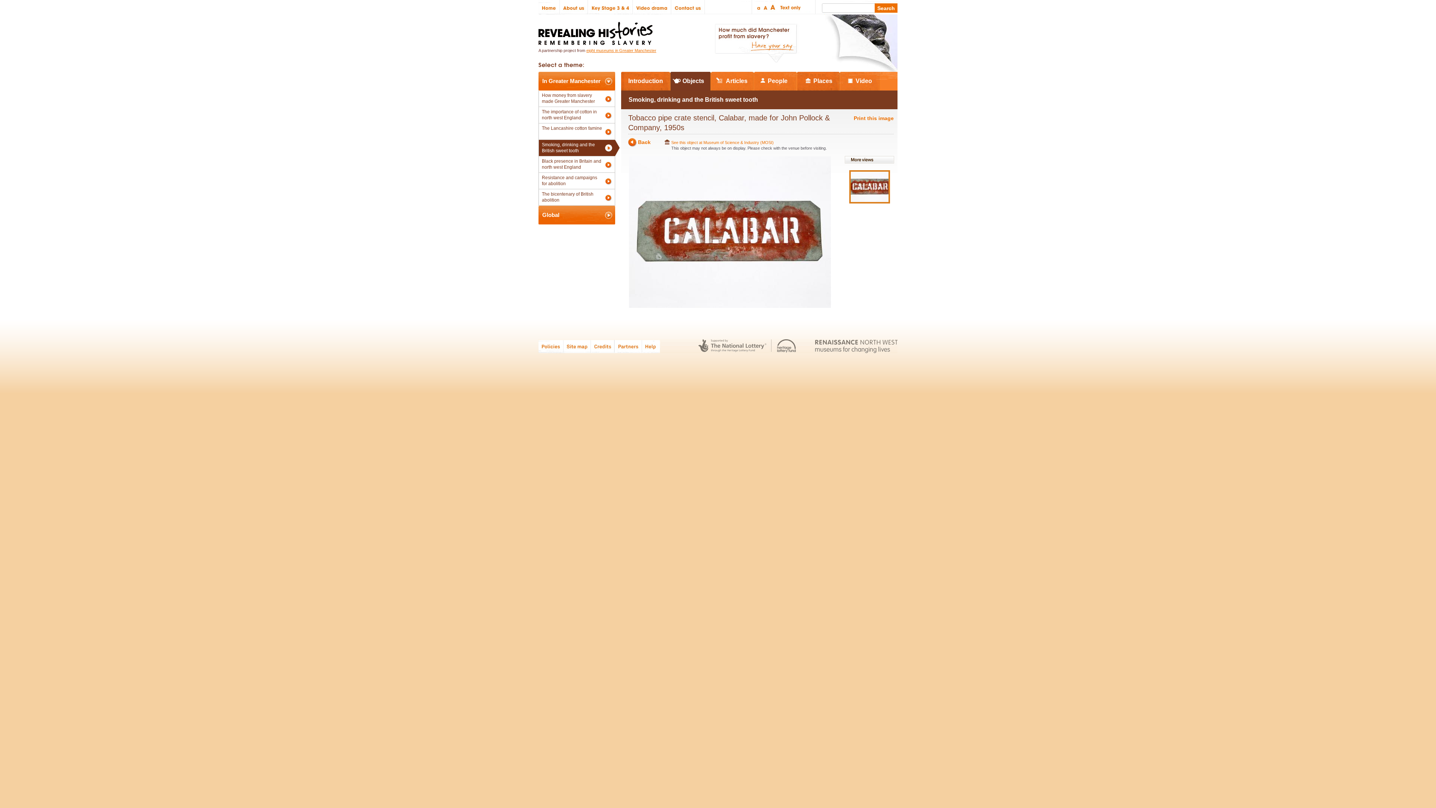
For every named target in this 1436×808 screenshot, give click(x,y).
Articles (737, 81)
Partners (628, 346)
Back (644, 142)
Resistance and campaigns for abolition (569, 180)
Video (864, 81)
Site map (577, 346)
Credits (602, 346)
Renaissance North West (856, 346)
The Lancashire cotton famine (572, 128)
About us (574, 7)
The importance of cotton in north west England (569, 114)
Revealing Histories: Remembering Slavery (597, 31)
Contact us (688, 7)
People (778, 81)
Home (549, 7)
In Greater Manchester (571, 81)
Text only (789, 7)
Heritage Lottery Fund (786, 346)
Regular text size (765, 7)
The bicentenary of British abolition (567, 197)
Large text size (773, 7)
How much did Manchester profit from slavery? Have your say (756, 43)
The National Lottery (732, 346)
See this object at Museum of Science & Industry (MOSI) (722, 142)
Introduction (645, 81)
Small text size (758, 7)
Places (822, 81)
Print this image (874, 118)
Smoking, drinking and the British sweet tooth (568, 147)
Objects (693, 81)
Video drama (652, 7)
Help (651, 346)
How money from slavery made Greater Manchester (568, 98)
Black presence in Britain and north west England (571, 164)
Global (550, 215)
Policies (551, 346)
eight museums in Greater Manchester (621, 50)
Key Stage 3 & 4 (610, 7)
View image (869, 186)
